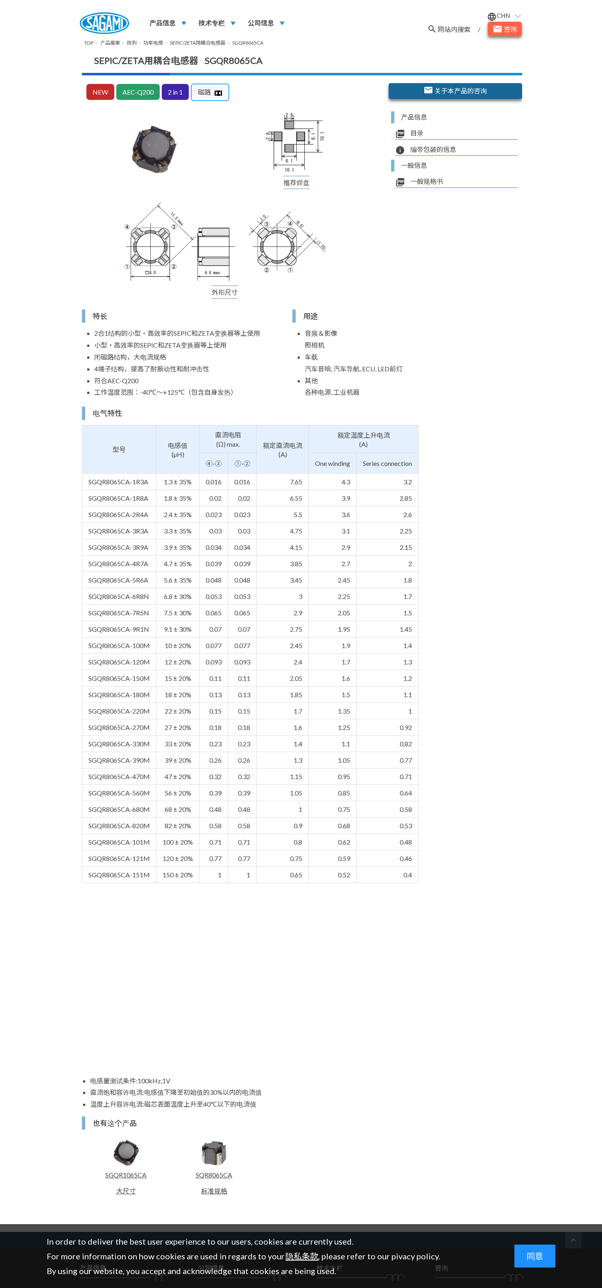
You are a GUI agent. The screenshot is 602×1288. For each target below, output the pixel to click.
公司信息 (261, 23)
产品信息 (162, 23)
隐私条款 (301, 1256)
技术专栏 (212, 23)
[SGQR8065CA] (153, 150)
